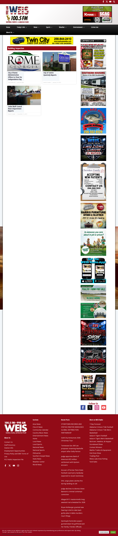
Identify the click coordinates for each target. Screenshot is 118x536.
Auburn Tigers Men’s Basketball (101, 438)
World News (37, 465)
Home (8, 27)
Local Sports (37, 444)
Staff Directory (9, 445)
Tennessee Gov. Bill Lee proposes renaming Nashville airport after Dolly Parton (72, 448)
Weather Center (39, 462)
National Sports (39, 450)
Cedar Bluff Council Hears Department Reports (15, 108)
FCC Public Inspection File (13, 459)
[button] (114, 1)
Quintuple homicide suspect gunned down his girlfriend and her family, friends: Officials (72, 524)
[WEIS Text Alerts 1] (93, 387)
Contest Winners (96, 447)
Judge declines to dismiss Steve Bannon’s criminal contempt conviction (72, 491)
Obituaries (37, 453)
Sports (48, 27)
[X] (107, 2)
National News (38, 447)
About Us (9, 32)
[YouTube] (110, 2)
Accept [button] (113, 532)
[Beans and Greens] (93, 57)
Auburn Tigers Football (98, 436)
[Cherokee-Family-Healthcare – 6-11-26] (93, 182)
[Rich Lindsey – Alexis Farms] (93, 301)
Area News (37, 424)
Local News (37, 441)
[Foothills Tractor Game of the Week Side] (93, 360)
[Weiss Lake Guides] (93, 121)
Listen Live (94, 27)
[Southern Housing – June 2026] (93, 89)
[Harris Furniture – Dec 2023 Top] (93, 215)
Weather (62, 27)
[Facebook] (103, 2)
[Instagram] (18, 465)
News (35, 27)
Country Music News (40, 433)
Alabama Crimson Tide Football (101, 427)
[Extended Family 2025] (93, 243)
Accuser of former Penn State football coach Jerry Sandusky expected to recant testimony (72, 473)
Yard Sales (93, 462)
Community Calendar (40, 430)
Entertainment (78, 27)
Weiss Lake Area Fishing (98, 459)
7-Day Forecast (95, 424)
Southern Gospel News (41, 456)
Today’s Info (21, 27)
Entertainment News (40, 436)
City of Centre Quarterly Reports (49, 74)
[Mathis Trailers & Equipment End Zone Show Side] (93, 148)
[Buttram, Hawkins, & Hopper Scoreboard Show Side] (93, 332)
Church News (38, 427)
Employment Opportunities (14, 451)
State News (37, 459)
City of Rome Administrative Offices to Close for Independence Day (15, 76)
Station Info (8, 448)
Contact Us (8, 442)
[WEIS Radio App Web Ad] (93, 270)
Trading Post (94, 456)
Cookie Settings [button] (104, 532)
